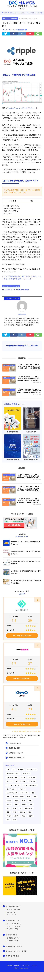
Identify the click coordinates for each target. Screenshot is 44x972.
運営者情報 (16, 965)
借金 (35, 797)
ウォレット (26, 774)
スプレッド (32, 777)
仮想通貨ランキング (13, 920)
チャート (9, 781)
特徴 (14, 812)
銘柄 (14, 820)
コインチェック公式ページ (22, 635)
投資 (31, 804)
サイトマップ (34, 965)
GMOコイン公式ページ (22, 724)
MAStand (27, 279)
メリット (22, 789)
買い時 (16, 816)
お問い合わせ (10, 965)
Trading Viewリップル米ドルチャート (22, 108)
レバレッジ (24, 793)
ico (13, 770)
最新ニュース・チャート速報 (10, 18)
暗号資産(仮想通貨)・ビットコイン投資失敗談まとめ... (26, 552)
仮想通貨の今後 (12, 940)
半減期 (16, 800)
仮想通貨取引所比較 (16, 753)
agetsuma (22, 314)
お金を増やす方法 (15, 743)
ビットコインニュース (13, 785)
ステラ (23, 777)
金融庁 (30, 816)
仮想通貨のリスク (13, 938)
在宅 (30, 800)
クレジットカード (12, 777)
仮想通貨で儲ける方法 (17, 758)
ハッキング (32, 781)
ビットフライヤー (13, 909)
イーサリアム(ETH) (14, 926)
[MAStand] (22, 2)
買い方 (9, 816)
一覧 (32, 793)
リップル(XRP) (12, 929)
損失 (8, 808)
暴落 (14, 808)
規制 (30, 812)
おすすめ (20, 770)
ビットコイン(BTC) (14, 924)
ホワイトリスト (11, 789)
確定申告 (22, 812)
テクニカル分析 (20, 781)
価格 (28, 797)
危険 (23, 800)
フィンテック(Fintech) (29, 785)
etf (8, 770)
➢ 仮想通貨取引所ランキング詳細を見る (26, 731)
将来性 (16, 804)
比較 (8, 812)
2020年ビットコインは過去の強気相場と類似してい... (25, 543)
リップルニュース (12, 793)
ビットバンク (12, 915)
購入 (23, 816)
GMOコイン (11, 912)
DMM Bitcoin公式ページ (22, 678)
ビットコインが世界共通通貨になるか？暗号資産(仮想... (26, 572)
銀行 (8, 820)
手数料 (24, 804)
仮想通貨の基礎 (14, 748)
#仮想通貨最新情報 (21, 30)
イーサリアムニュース (13, 774)
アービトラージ (31, 770)
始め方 (9, 804)
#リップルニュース (8, 30)
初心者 (9, 800)
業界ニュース (28, 808)
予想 (8, 797)
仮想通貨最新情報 (18, 797)
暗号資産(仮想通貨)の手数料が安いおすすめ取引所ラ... (26, 562)
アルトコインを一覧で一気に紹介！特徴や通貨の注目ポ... (26, 582)
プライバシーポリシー (25, 965)
